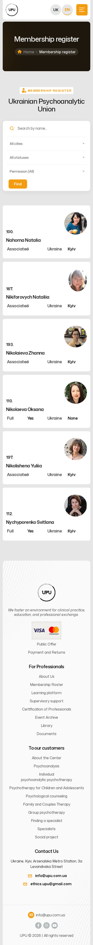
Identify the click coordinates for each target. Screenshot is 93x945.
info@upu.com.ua (51, 875)
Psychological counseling (46, 796)
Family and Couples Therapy (46, 804)
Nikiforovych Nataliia (27, 297)
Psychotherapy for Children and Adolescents (46, 787)
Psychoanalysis (46, 766)
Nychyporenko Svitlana (30, 522)
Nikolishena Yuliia (24, 465)
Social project (46, 836)
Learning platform (46, 692)
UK (55, 9)
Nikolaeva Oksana (25, 409)
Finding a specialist (46, 820)
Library (46, 725)
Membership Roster (46, 684)
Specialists (46, 828)
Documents (46, 733)
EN (67, 9)
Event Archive (46, 717)
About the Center (46, 757)
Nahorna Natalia (23, 240)
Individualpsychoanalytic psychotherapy (46, 777)
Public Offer (46, 644)
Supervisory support (46, 700)
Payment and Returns (46, 652)
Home (28, 51)
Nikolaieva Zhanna (25, 353)
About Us (46, 676)
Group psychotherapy (46, 812)
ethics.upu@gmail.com (51, 883)
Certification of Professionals (46, 709)
